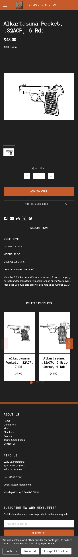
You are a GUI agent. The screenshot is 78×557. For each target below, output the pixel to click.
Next (69, 343)
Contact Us (10, 443)
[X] (24, 218)
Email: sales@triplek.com (17, 484)
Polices (8, 436)
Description (39, 228)
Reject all (30, 551)
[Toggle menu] (5, 5)
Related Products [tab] (39, 303)
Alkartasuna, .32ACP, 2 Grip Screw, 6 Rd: (55, 363)
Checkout (9, 432)
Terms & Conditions (14, 439)
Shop (6, 428)
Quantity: (39, 168)
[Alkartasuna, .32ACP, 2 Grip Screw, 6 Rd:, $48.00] (54, 332)
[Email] (12, 218)
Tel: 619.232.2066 (13, 469)
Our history (10, 424)
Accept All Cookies (56, 551)
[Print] (18, 218)
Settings (11, 551)
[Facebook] (5, 218)
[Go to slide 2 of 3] (37, 382)
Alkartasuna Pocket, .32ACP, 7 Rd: (20, 363)
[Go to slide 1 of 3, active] (31, 382)
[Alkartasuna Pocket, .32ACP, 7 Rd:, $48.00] (19, 332)
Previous (4, 343)
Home (7, 420)
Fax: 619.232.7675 (13, 477)
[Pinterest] (30, 218)
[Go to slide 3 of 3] (43, 382)
